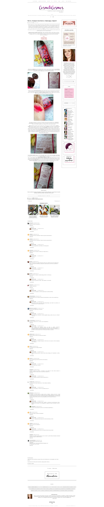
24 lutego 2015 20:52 (34, 412)
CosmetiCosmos (34, 228)
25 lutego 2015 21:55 (39, 406)
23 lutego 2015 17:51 (38, 320)
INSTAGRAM (55, 468)
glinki (36, 490)
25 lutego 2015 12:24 (40, 301)
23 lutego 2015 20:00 (36, 358)
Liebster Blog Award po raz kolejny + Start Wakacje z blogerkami (70, 121)
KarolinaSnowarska (33, 440)
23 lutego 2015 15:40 (40, 244)
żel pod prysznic (70, 490)
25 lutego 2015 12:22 (40, 290)
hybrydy (39, 490)
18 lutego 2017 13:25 (39, 440)
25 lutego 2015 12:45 (40, 387)
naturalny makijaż (56, 490)
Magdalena (31, 250)
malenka (31, 261)
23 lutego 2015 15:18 (36, 234)
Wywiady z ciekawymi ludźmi (68, 89)
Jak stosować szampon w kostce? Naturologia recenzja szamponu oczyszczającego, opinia (33, 216)
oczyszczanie (62, 490)
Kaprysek (31, 273)
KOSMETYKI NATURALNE (68, 92)
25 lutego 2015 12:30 (40, 339)
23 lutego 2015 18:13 (35, 346)
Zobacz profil (55, 498)
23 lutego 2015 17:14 (35, 273)
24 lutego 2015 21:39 (36, 423)
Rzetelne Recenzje (32, 296)
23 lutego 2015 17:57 (38, 334)
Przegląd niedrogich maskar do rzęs (71, 115)
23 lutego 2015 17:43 (41, 308)
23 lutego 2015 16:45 (36, 250)
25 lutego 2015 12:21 (40, 279)
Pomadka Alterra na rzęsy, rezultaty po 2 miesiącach (71, 139)
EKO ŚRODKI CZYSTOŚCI (69, 95)
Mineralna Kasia (32, 334)
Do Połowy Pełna (32, 320)
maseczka (51, 490)
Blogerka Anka (32, 381)
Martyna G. (31, 358)
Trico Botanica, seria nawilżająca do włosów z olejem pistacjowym (43, 216)
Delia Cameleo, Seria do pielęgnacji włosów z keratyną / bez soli (54, 216)
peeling (66, 490)
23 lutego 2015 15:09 (40, 228)
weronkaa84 (33, 406)
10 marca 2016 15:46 (36, 434)
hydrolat (43, 490)
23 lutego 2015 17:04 (35, 261)
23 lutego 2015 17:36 (38, 296)
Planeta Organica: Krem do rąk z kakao (70, 117)
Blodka (31, 346)
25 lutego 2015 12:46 (40, 417)
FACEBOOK (49, 468)
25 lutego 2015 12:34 (40, 401)
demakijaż (32, 490)
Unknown (31, 234)
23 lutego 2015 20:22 (36, 369)
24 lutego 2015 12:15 (37, 381)
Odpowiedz (31, 225)
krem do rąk (47, 490)
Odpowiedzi (32, 243)
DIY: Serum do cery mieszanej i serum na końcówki (71, 137)
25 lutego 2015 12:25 (40, 313)
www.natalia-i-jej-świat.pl (33, 308)
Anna (30, 412)
